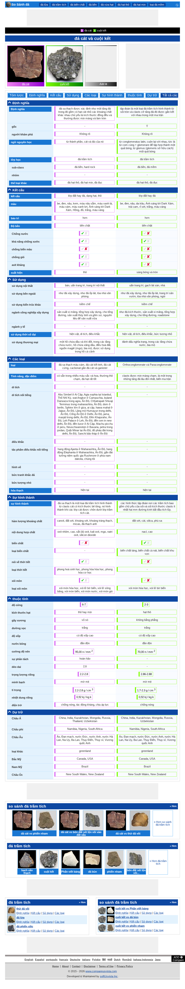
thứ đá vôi (22, 908)
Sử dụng (73, 95)
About (65, 966)
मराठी (109, 959)
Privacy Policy (125, 966)
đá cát (25, 83)
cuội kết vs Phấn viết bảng (132, 908)
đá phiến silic (24, 926)
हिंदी (104, 959)
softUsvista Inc (109, 976)
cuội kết (64, 83)
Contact (76, 966)
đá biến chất (77, 4)
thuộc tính (135, 95)
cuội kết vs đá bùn (126, 917)
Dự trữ (152, 95)
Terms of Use (106, 966)
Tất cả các (169, 95)
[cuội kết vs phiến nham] (106, 928)
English (29, 959)
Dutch (117, 959)
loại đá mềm (157, 4)
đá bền (93, 4)
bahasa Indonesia (143, 959)
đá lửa (44, 4)
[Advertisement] (92, 17)
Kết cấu (55, 95)
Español (39, 959)
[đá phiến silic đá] (11, 928)
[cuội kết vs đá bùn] (106, 919)
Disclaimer (90, 966)
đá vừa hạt (107, 4)
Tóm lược (17, 95)
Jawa (157, 959)
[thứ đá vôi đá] (11, 910)
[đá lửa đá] (11, 919)
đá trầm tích (59, 4)
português (51, 959)
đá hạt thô (123, 4)
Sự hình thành (112, 95)
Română (127, 959)
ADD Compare (178, 958)
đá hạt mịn (139, 4)
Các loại (90, 95)
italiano (86, 959)
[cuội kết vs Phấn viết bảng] (106, 911)
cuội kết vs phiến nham (130, 925)
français (63, 959)
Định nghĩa (37, 95)
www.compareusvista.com (101, 971)
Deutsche (75, 959)
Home (55, 966)
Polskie (96, 959)
